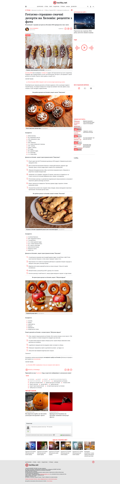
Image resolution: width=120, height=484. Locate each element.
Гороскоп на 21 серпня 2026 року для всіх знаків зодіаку (77, 453)
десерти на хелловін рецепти (59, 379)
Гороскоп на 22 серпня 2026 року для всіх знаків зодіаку (66, 453)
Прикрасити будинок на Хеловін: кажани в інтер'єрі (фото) (59, 415)
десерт (39, 379)
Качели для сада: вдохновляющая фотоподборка (87, 146)
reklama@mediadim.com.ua (45, 474)
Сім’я (50, 6)
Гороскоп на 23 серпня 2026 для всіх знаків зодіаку (54, 453)
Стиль (46, 6)
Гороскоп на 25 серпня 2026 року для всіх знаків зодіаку (30, 453)
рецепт (46, 379)
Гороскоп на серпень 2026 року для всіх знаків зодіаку (83, 31)
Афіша (68, 6)
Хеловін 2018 (47, 381)
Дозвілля (74, 6)
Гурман (62, 6)
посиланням (36, 359)
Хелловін (31, 379)
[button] (90, 6)
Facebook (38, 373)
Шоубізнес (40, 6)
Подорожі (56, 6)
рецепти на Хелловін (34, 381)
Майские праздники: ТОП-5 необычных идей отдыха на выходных (88, 122)
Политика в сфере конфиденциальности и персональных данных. (45, 479)
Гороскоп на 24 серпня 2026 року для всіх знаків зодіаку (42, 453)
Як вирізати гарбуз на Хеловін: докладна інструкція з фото (36, 414)
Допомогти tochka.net (38, 10)
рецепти (28, 35)
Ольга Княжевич (34, 28)
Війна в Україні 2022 (50, 10)
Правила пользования (29, 479)
